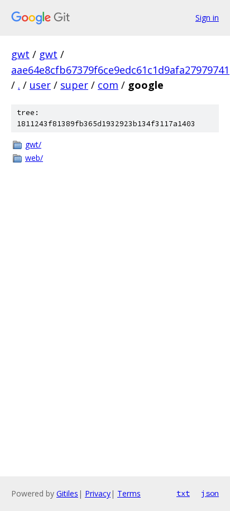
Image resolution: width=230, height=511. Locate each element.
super (74, 85)
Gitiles (67, 493)
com (108, 85)
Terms (129, 493)
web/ (34, 157)
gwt (20, 54)
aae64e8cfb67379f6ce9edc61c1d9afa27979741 (120, 70)
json (210, 493)
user (40, 85)
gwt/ (33, 144)
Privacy (98, 493)
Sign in (207, 17)
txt (183, 493)
